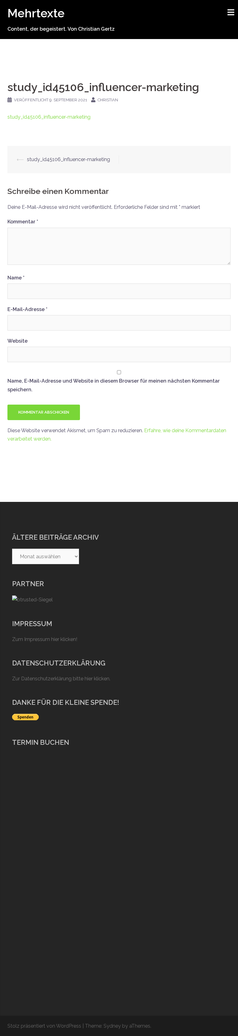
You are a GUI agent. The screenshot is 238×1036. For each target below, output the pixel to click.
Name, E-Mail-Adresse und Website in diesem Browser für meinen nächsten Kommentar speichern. (113, 385)
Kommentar (22, 222)
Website (17, 341)
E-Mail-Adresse (27, 309)
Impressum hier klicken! (50, 639)
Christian (108, 100)
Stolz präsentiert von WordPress (44, 1026)
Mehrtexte (35, 13)
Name (15, 278)
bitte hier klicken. (91, 679)
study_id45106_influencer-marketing (48, 117)
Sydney (112, 1026)
